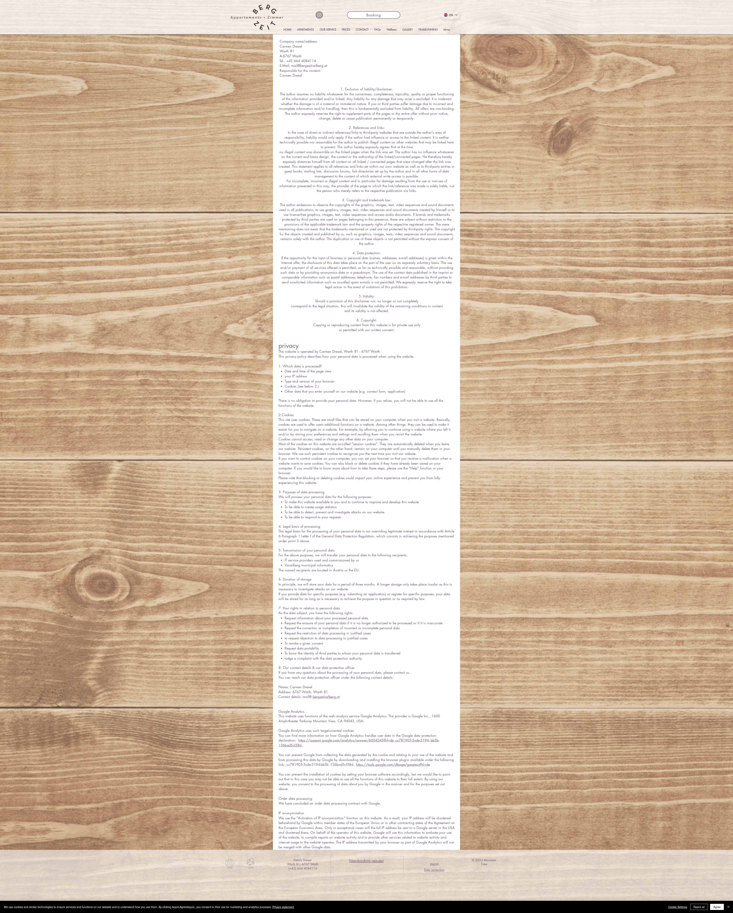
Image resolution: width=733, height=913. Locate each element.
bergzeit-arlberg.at (326, 696)
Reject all (699, 907)
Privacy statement (283, 907)
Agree (717, 907)
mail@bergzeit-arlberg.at (309, 65)
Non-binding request (366, 860)
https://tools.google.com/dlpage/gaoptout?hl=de (393, 764)
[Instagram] (319, 15)
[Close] (728, 907)
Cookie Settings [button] (677, 907)
